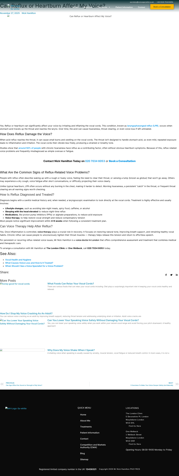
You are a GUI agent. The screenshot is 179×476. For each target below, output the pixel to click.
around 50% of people (29, 148)
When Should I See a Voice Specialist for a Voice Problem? (34, 266)
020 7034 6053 (95, 161)
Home (75, 7)
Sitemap (84, 459)
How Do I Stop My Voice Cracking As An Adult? (26, 313)
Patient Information (124, 7)
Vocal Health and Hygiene (18, 259)
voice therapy (44, 231)
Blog (82, 453)
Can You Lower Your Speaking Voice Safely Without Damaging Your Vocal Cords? (93, 320)
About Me (87, 7)
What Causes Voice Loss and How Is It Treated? (29, 263)
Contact (141, 7)
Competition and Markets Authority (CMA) (93, 446)
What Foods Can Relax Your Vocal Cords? (70, 283)
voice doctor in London (87, 240)
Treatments (102, 7)
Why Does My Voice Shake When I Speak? (71, 350)
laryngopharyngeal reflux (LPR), (143, 125)
